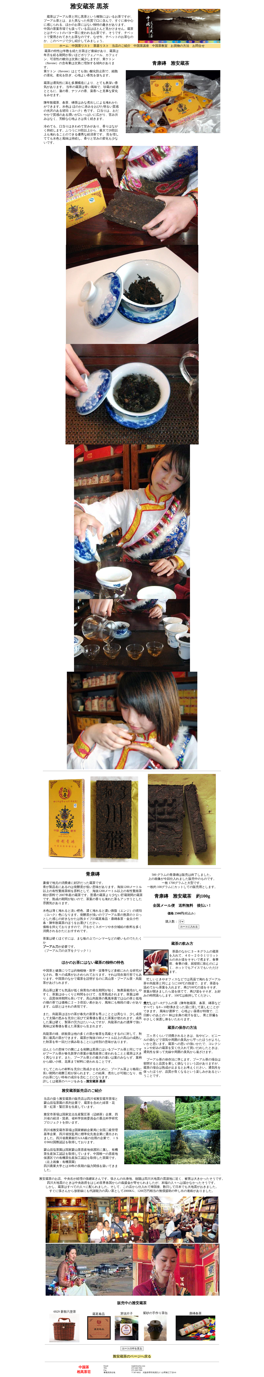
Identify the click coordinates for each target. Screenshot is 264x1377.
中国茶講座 (141, 45)
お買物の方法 (180, 45)
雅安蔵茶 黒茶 (96, 1081)
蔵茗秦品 (98, 1314)
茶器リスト (101, 45)
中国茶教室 (160, 45)
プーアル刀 (50, 946)
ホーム (64, 45)
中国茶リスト (81, 45)
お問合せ (198, 45)
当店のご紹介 (121, 45)
